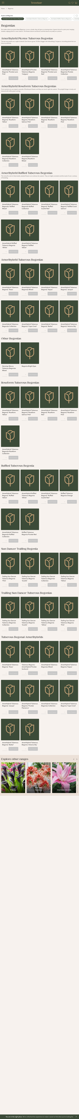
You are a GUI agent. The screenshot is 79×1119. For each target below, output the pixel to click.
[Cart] (75, 2)
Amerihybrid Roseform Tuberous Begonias (36, 18)
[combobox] (4, 78)
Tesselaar (36, 3)
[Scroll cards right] (77, 759)
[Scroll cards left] (74, 759)
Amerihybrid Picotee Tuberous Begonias (13, 18)
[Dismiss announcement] (76, 1117)
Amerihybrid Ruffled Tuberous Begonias (61, 18)
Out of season (13, 78)
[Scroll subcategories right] (77, 16)
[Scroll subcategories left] (74, 16)
